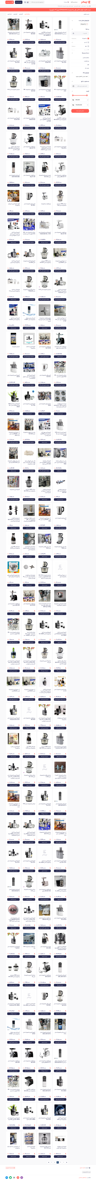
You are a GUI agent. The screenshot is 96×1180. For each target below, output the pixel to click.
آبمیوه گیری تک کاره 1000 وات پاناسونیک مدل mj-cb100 (60, 434)
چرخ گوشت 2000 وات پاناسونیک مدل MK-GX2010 (60, 118)
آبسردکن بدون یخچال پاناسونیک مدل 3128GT (30, 318)
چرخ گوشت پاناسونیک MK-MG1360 (29, 90)
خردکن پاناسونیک (16, 346)
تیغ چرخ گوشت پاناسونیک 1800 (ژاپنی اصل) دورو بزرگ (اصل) (44, 319)
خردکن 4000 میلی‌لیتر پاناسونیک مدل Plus (61, 204)
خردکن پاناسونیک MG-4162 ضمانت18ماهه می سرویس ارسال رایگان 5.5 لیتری (45, 577)
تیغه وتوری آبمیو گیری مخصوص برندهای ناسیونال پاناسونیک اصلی (29, 548)
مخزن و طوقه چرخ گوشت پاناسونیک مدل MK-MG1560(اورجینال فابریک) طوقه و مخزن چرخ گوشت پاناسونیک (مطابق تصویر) (29, 519)
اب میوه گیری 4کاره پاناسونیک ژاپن (62, 576)
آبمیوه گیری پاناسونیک (15, 489)
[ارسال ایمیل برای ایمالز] (18, 1177)
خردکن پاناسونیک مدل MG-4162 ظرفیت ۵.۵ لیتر (60, 376)
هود (88, 64)
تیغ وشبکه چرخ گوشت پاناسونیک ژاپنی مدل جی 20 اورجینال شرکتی (29, 577)
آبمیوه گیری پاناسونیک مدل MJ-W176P (14, 118)
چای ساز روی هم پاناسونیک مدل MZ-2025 (45, 176)
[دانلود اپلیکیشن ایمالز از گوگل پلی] (14, 1177)
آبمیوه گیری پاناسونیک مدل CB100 (14, 376)
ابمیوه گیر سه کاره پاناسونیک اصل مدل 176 (14, 290)
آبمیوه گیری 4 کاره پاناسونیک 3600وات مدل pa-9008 (45, 119)
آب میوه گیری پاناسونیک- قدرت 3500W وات (60, 261)
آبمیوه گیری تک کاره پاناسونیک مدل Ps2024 (14, 318)
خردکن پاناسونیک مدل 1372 (44, 289)
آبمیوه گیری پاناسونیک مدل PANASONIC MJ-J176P (45, 233)
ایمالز (88, 6)
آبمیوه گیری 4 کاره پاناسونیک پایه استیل (15, 261)
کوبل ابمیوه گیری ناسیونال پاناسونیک (14, 204)
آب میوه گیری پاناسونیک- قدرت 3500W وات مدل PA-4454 (45, 519)
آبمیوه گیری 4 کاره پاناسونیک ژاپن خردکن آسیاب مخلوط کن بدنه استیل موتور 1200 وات (15, 234)
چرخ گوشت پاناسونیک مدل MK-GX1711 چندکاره (60, 176)
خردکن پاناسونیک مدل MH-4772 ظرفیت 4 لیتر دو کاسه (29, 233)
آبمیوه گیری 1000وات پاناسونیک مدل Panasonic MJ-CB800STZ (45, 34)
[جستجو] (25, 2)
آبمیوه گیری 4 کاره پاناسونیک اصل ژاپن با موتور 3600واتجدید (29, 377)
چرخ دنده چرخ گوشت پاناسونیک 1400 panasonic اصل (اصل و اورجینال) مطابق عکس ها (60, 405)
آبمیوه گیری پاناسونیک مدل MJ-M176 (60, 147)
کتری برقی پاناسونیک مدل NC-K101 (45, 376)
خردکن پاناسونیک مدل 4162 (13, 89)
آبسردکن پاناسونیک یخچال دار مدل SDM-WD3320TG (60, 33)
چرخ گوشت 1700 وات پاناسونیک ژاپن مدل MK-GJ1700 (29, 62)
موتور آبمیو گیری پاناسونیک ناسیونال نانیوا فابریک (60, 604)
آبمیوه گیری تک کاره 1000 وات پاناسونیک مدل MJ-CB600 (14, 405)
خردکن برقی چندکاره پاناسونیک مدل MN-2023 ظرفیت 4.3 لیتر (14, 148)
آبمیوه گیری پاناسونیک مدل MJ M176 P (45, 61)
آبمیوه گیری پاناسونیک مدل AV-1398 (29, 404)
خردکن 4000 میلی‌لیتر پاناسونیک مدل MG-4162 (29, 490)
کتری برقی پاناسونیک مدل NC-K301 (29, 204)
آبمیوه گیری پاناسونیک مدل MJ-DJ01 (14, 61)
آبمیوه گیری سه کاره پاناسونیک (30, 347)
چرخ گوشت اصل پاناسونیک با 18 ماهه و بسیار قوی (60, 347)
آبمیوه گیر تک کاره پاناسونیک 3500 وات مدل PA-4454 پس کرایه (45, 462)
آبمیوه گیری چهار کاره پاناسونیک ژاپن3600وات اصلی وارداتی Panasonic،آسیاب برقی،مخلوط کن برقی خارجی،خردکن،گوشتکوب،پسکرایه (44, 434)
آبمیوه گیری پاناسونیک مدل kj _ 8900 (45, 90)
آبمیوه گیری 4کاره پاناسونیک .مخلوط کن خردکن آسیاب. (46, 491)
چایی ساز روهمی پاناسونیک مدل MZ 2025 (29, 433)
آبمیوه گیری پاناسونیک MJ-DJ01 (60, 90)
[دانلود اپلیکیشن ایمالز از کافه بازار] (10, 1177)
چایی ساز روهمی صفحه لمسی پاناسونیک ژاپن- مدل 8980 (60, 462)
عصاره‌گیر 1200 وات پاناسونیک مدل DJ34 (15, 547)
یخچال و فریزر (86, 57)
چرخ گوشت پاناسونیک (46, 204)
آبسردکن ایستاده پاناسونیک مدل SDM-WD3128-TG (14, 33)
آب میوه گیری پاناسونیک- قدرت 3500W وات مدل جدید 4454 (14, 434)
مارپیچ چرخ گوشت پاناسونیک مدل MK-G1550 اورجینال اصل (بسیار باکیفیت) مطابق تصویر (14, 519)
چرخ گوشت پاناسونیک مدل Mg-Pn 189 (29, 176)
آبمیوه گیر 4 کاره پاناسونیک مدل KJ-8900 (29, 261)
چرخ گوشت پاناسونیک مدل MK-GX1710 (29, 147)
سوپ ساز (87, 68)
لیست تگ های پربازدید (86, 1172)
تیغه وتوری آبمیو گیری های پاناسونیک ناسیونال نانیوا (13, 576)
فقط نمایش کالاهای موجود (82, 76)
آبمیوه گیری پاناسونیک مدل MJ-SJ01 (60, 61)
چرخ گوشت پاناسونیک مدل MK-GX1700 (60, 233)
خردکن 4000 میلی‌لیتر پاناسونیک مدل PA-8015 (45, 261)
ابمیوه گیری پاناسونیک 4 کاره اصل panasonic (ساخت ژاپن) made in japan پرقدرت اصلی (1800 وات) (45, 148)
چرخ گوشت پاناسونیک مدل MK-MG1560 (29, 118)
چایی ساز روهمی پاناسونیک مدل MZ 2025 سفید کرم (14, 461)
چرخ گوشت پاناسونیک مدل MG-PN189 (45, 347)
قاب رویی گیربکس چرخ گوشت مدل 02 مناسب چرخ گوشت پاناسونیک (29, 462)
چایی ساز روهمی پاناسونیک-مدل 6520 (44, 547)
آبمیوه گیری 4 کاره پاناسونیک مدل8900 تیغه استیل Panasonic (60, 291)
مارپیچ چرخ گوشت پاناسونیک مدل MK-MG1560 (62, 491)
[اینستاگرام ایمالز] (21, 1177)
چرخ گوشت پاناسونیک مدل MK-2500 (29, 33)
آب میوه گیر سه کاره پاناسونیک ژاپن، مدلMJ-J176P (61, 319)
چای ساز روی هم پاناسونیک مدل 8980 (60, 547)
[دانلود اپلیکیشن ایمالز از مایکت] (6, 1177)
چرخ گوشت (86, 61)
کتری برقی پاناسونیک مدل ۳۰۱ (60, 518)
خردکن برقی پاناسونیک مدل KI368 (45, 404)
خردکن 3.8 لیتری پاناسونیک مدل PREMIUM (29, 290)
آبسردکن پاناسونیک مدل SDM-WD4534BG (14, 176)
